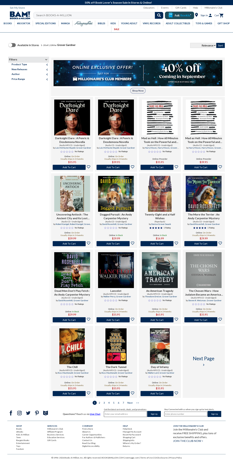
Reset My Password (132, 434)
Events (165, 7)
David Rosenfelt (109, 224)
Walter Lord (153, 373)
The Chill (72, 366)
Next (130, 402)
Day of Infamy (160, 366)
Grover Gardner (83, 147)
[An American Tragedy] (160, 270)
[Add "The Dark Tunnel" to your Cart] (116, 393)
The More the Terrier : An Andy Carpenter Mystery (204, 216)
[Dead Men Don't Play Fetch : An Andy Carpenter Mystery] (72, 270)
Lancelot (115, 290)
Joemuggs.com (132, 457)
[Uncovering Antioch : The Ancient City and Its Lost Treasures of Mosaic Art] (72, 194)
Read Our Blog (88, 443)
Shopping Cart (129, 437)
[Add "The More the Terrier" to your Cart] (203, 243)
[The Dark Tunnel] (116, 346)
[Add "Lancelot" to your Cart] (116, 319)
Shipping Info (128, 440)
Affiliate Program (55, 431)
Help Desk (127, 429)
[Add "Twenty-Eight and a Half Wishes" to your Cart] (160, 243)
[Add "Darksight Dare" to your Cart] (72, 167)
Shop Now (138, 90)
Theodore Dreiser (153, 296)
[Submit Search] (159, 15)
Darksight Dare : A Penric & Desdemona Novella (72, 139)
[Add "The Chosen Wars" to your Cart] (203, 319)
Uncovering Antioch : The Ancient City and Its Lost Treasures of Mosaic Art (72, 216)
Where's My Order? (132, 443)
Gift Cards (180, 7)
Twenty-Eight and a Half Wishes (160, 216)
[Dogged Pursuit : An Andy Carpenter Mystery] (116, 194)
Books (19, 429)
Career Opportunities (92, 434)
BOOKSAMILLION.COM (112, 457)
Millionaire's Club (213, 7)
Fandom (20, 449)
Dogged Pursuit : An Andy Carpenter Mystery (116, 216)
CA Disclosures (161, 457)
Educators (149, 7)
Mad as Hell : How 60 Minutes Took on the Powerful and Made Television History (159, 140)
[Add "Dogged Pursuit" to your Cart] (116, 243)
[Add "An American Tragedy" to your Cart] (160, 319)
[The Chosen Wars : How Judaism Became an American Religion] (203, 270)
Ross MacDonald (65, 373)
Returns (126, 446)
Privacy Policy (175, 457)
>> (137, 402)
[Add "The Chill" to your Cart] (72, 393)
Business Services (55, 434)
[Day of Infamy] (159, 346)
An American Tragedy (159, 290)
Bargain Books (22, 440)
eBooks (19, 431)
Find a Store (87, 429)
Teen (18, 437)
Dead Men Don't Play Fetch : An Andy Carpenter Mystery (72, 292)
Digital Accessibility (91, 446)
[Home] (19, 15)
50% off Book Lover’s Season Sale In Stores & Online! (118, 2)
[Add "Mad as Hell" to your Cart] (160, 167)
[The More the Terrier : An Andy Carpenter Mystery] (203, 194)
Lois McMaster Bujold (65, 147)
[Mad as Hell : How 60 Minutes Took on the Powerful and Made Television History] (160, 117)
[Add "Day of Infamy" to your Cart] (160, 393)
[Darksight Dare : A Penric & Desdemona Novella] (72, 117)
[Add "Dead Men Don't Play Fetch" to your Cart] (72, 319)
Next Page (203, 361)
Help (195, 7)
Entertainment (23, 443)
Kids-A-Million (22, 434)
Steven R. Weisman (197, 300)
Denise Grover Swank (161, 224)
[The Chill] (72, 346)
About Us (86, 431)
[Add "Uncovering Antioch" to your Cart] (72, 243)
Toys (18, 446)
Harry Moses (151, 147)
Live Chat (95, 414)
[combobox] (101, 15)
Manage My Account (132, 431)
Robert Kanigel (62, 224)
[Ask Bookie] (179, 15)
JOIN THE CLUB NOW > (188, 440)
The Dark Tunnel (116, 366)
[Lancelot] (116, 270)
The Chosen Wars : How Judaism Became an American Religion (203, 293)
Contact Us (87, 440)
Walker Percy (109, 296)
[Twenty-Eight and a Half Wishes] (159, 194)
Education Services (56, 437)
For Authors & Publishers (93, 437)
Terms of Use (146, 457)
